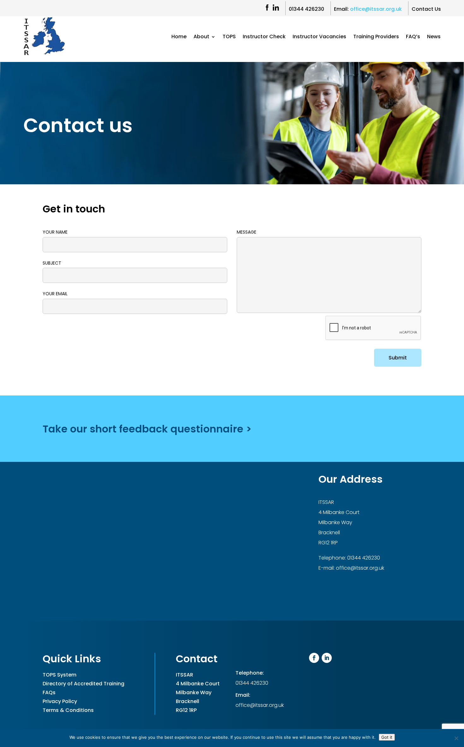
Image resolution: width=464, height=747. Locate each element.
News (434, 37)
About (201, 37)
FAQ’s (413, 37)
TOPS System (59, 674)
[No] (456, 738)
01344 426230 (306, 9)
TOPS (229, 37)
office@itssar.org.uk (359, 568)
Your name (55, 232)
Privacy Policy (60, 701)
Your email (55, 294)
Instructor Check (264, 37)
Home (179, 37)
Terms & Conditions (68, 710)
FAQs (49, 692)
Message (246, 232)
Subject (52, 263)
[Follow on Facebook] (314, 658)
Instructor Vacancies (319, 37)
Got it (386, 737)
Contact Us (426, 9)
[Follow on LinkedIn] (327, 658)
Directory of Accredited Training (83, 683)
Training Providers (376, 37)
